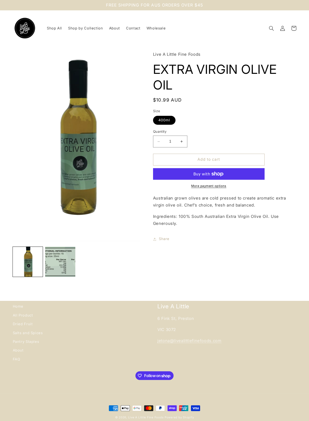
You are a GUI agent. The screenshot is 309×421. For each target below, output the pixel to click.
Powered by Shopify (179, 417)
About (18, 350)
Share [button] (164, 239)
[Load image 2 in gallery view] (60, 262)
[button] (271, 28)
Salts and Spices (28, 333)
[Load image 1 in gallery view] (28, 262)
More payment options (208, 186)
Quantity (160, 131)
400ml (164, 120)
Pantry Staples (26, 341)
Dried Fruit (23, 324)
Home (18, 306)
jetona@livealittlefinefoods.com (189, 340)
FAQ (16, 359)
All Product (23, 315)
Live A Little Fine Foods (146, 417)
